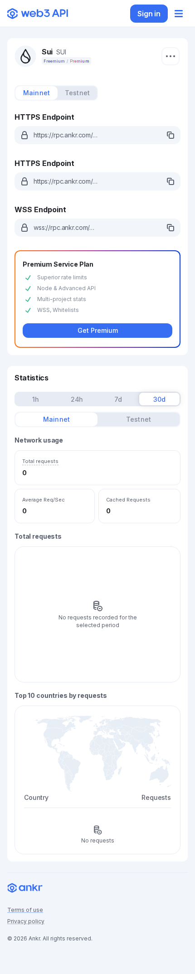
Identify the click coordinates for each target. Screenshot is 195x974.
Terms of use (25, 909)
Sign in (149, 13)
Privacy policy (25, 921)
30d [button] (159, 399)
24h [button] (77, 399)
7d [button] (118, 399)
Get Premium (98, 330)
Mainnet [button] (36, 93)
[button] (97, 135)
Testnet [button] (77, 93)
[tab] (36, 93)
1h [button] (35, 399)
